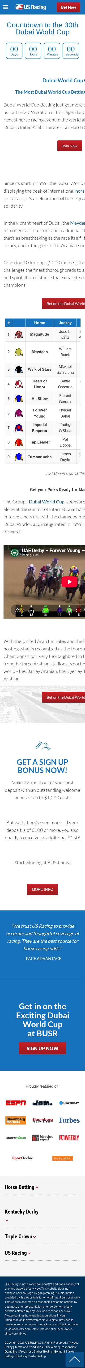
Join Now (69, 145)
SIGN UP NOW (42, 1048)
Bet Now (68, 7)
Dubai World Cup (46, 501)
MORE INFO (42, 889)
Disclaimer (52, 1347)
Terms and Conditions (29, 1347)
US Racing (32, 1342)
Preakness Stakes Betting (35, 1351)
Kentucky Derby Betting (31, 1356)
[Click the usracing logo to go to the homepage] (31, 7)
